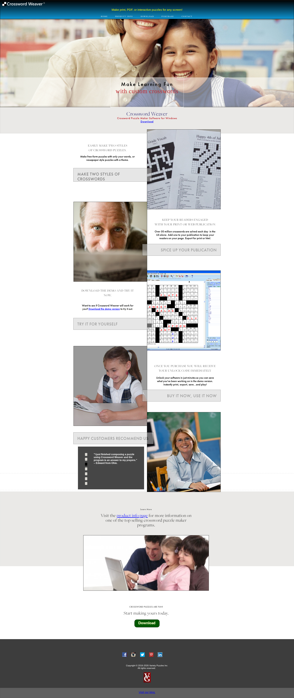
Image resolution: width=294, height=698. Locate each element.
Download (147, 121)
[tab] (86, 454)
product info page (132, 515)
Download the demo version (104, 309)
